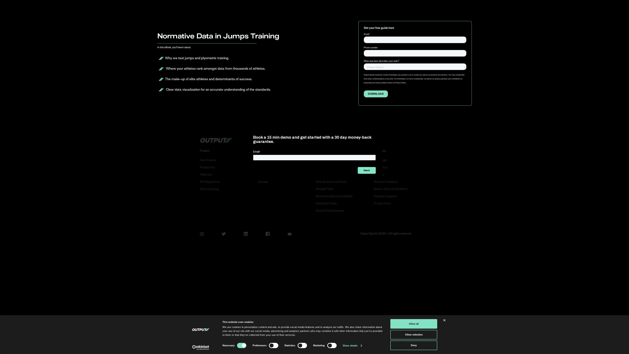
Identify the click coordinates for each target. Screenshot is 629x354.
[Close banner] (444, 320)
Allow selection (414, 334)
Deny (414, 345)
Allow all (414, 323)
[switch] (273, 345)
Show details (350, 345)
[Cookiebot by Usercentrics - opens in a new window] (200, 347)
